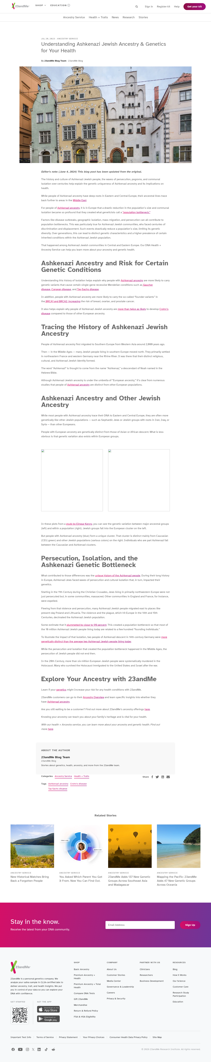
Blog (175, 969)
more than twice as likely (132, 309)
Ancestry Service (74, 17)
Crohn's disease (78, 783)
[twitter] (157, 777)
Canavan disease (61, 289)
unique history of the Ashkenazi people (117, 575)
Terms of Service (45, 1037)
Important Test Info (21, 1037)
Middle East (79, 200)
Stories (143, 17)
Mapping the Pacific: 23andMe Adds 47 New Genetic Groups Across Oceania (177, 880)
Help (177, 6)
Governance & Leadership (120, 986)
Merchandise (80, 1005)
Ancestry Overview (93, 697)
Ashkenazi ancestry (68, 208)
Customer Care (180, 986)
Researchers (146, 975)
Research (129, 17)
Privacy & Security (116, 998)
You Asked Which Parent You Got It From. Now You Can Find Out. (80, 879)
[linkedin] (162, 776)
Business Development (152, 981)
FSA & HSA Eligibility (84, 1016)
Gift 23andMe (81, 999)
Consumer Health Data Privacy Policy (128, 1037)
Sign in (149, 6)
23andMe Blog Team (55, 60)
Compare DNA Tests (84, 993)
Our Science (179, 981)
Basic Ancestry (81, 969)
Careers (111, 992)
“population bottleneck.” (136, 212)
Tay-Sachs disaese (57, 788)
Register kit (163, 6)
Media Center (114, 981)
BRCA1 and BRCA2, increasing (62, 301)
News (115, 17)
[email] (168, 777)
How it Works (179, 975)
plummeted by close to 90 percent (86, 625)
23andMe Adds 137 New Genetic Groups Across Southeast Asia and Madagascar (129, 880)
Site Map (157, 1037)
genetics (61, 689)
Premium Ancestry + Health (84, 977)
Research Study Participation (181, 994)
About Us (112, 969)
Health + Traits (98, 17)
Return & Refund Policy (86, 1010)
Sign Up (190, 925)
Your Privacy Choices (93, 1037)
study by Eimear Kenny (79, 524)
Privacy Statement (68, 1037)
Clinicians (145, 969)
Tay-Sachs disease (87, 289)
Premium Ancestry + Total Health (87, 986)
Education (58, 5)
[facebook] (152, 776)
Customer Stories (116, 975)
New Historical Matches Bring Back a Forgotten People (30, 879)
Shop (39, 5)
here (147, 709)
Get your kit (194, 6)
